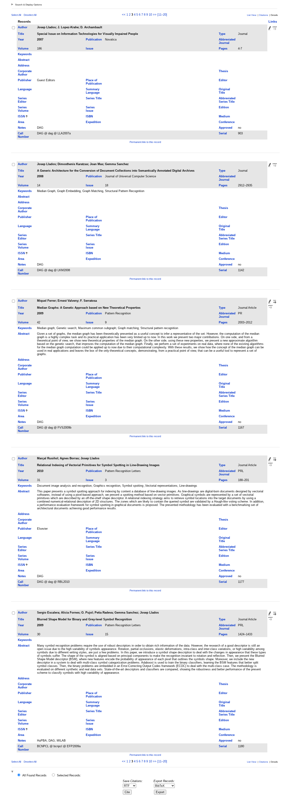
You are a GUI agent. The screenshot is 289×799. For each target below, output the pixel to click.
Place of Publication (94, 81)
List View (251, 15)
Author (22, 27)
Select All (16, 15)
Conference (227, 122)
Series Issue (90, 109)
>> (154, 14)
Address (23, 65)
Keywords (25, 54)
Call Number (23, 135)
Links (272, 21)
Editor (223, 80)
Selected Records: (69, 775)
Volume (23, 48)
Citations (263, 15)
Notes (22, 127)
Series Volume (23, 109)
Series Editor (22, 100)
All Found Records (34, 775)
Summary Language (93, 91)
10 (150, 14)
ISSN (21, 116)
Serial (223, 133)
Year (21, 39)
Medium (224, 116)
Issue (89, 48)
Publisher (24, 80)
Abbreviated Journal (227, 41)
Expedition (93, 122)
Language (25, 89)
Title (21, 34)
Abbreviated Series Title (227, 100)
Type (222, 34)
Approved (225, 127)
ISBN (89, 116)
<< (124, 14)
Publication (94, 39)
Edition (224, 107)
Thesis (223, 71)
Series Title (94, 98)
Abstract (23, 60)
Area (21, 122)
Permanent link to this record (145, 142)
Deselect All (30, 15)
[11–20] (162, 14)
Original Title (224, 91)
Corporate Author (25, 72)
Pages (223, 48)
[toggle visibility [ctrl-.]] (12, 772)
